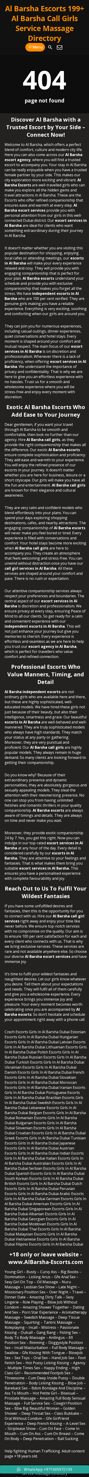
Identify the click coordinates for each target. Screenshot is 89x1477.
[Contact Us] (59, 47)
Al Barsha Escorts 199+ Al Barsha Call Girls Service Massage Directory (44, 23)
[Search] (50, 47)
